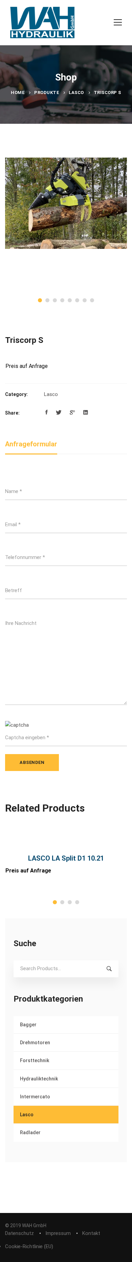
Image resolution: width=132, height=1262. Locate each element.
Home (17, 92)
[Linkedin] (85, 412)
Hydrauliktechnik (39, 1078)
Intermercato (35, 1096)
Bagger (28, 1024)
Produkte (46, 92)
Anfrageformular (31, 444)
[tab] (31, 444)
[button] (40, 300)
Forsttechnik (34, 1060)
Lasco (76, 92)
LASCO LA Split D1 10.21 (66, 858)
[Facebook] (46, 412)
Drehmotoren (35, 1042)
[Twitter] (58, 412)
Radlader (30, 1132)
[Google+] (72, 412)
